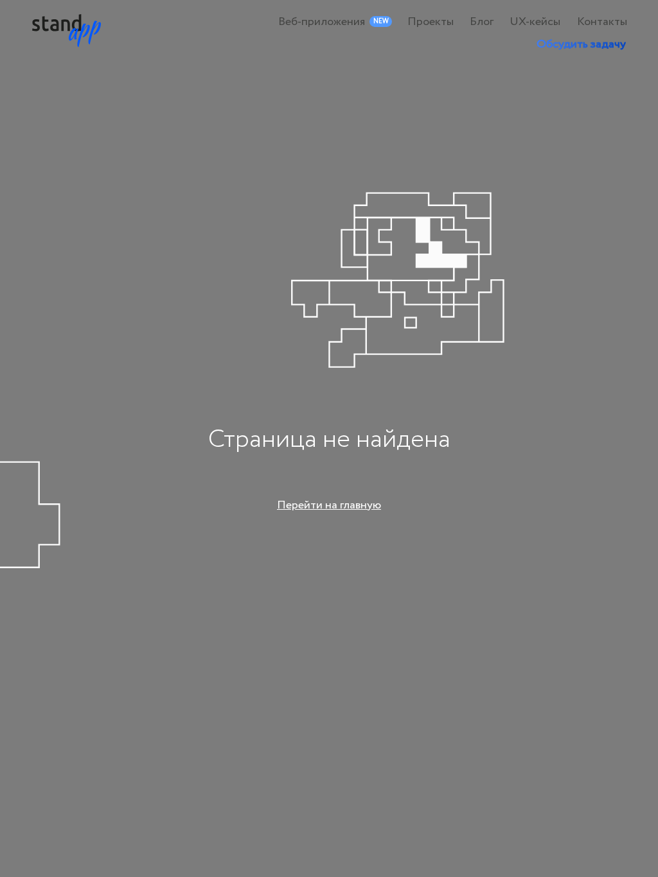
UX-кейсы (535, 21)
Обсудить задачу (581, 44)
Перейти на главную (329, 505)
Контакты (602, 21)
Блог (482, 21)
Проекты (430, 21)
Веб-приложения (321, 21)
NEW (381, 21)
